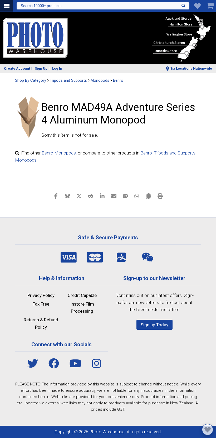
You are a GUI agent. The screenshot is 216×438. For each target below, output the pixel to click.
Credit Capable (82, 295)
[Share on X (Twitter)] (79, 195)
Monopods (26, 160)
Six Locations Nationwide (191, 68)
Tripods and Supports (174, 153)
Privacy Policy (41, 295)
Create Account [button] (17, 68)
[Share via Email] (114, 195)
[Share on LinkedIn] (102, 195)
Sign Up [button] (41, 68)
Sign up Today (154, 324)
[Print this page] (160, 195)
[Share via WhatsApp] (137, 195)
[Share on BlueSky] (67, 195)
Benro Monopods (59, 153)
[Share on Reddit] (90, 195)
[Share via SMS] (125, 195)
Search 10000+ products (41, 6)
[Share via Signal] (148, 195)
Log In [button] (57, 68)
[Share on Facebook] (56, 195)
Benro (118, 80)
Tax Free (41, 304)
